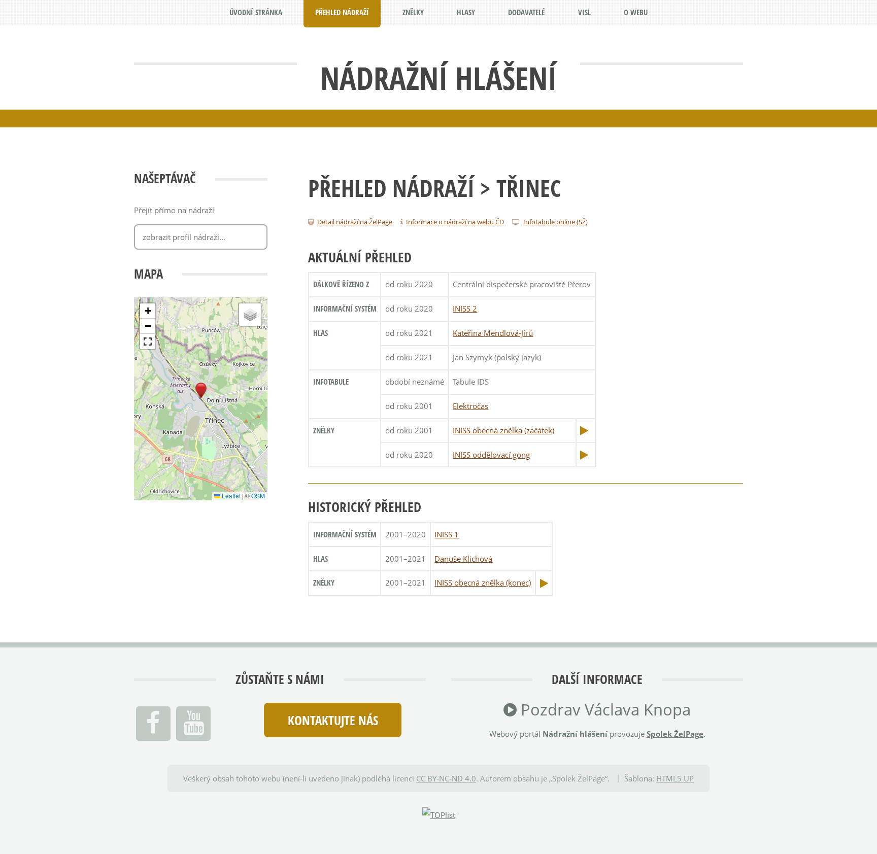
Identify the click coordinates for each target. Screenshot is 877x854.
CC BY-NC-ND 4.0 (446, 778)
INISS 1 (446, 534)
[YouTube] (193, 723)
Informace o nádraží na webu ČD (455, 221)
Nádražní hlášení (438, 77)
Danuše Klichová (463, 559)
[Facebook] (153, 723)
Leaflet (230, 495)
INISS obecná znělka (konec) (482, 582)
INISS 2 (465, 308)
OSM (258, 495)
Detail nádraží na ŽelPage (354, 221)
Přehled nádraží (391, 187)
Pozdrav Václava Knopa (604, 709)
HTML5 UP (675, 778)
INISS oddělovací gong (491, 455)
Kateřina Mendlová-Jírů (493, 333)
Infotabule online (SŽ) (555, 221)
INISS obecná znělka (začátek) (503, 430)
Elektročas (470, 406)
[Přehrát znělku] (584, 430)
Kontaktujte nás (333, 720)
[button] (201, 391)
